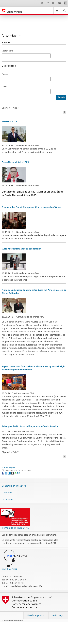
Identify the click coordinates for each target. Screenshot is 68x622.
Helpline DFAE (9, 569)
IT (48, 3)
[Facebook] (3, 473)
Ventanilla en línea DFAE (14, 485)
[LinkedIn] (9, 473)
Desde (5, 74)
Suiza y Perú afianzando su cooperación (21, 248)
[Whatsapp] (15, 473)
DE (42, 3)
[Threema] (12, 473)
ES (65, 3)
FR (53, 3)
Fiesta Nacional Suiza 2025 (15, 162)
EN (59, 3)
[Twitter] (6, 473)
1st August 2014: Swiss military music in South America (30, 426)
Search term (8, 50)
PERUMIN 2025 (9, 121)
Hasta (5, 86)
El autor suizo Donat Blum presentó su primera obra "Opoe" (32, 207)
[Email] (18, 473)
